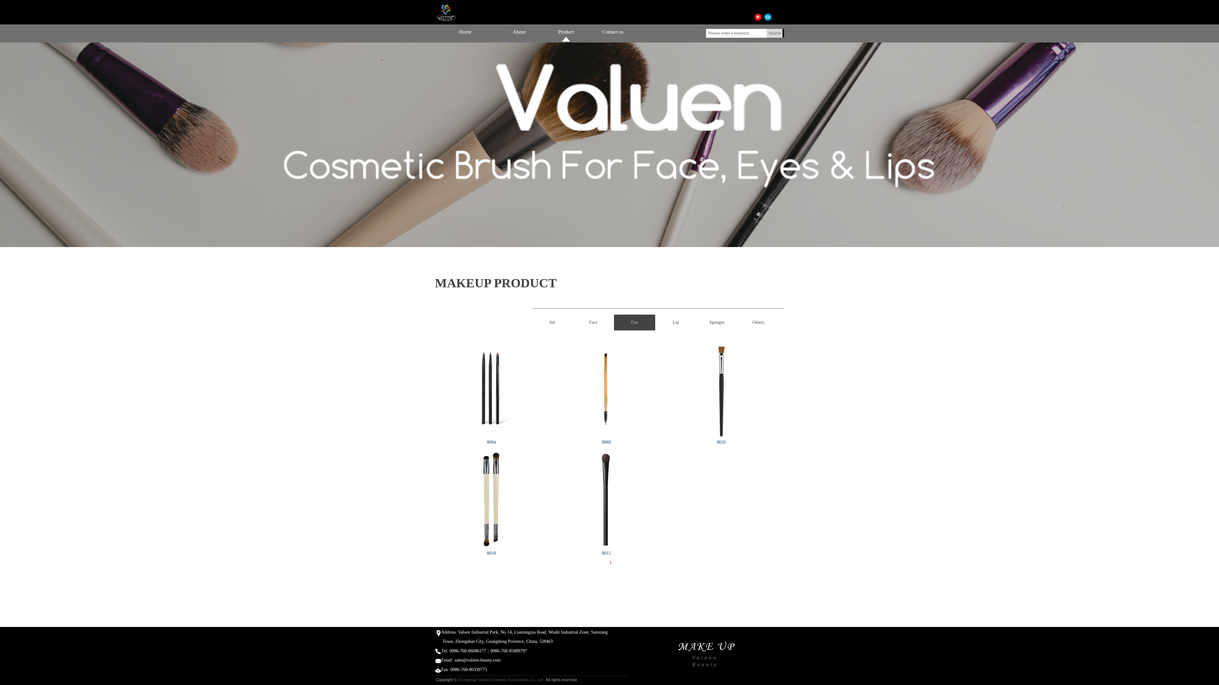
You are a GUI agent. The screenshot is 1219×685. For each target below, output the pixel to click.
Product (566, 32)
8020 (721, 442)
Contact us (612, 32)
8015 (606, 553)
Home (465, 32)
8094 (491, 442)
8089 (606, 442)
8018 (491, 553)
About (519, 32)
